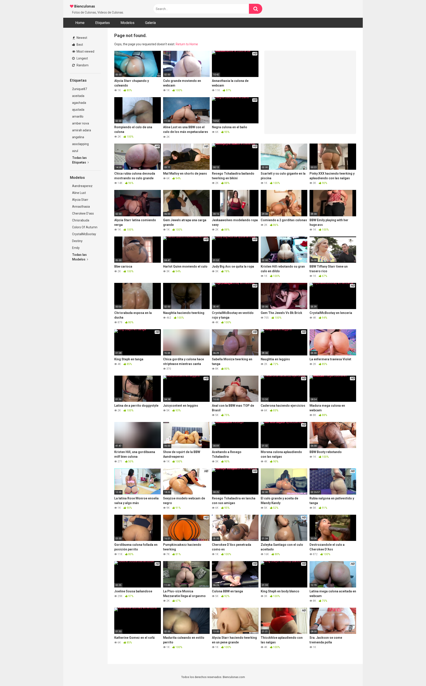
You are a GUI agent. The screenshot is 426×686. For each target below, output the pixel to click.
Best (79, 44)
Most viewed (85, 51)
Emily (76, 248)
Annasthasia (81, 206)
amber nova (80, 123)
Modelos (127, 23)
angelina (78, 137)
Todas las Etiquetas (79, 160)
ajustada (78, 109)
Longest (82, 58)
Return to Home (187, 44)
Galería (150, 23)
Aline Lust (79, 193)
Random (82, 65)
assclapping (80, 144)
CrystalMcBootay (84, 234)
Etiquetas (102, 23)
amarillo (77, 116)
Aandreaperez (82, 186)
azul (75, 151)
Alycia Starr (80, 199)
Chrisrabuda (80, 220)
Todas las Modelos (79, 257)
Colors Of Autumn (84, 227)
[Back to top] (411, 672)
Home (80, 23)
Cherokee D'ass (83, 213)
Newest (81, 37)
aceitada (78, 96)
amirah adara (81, 130)
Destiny (77, 241)
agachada (79, 102)
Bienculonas (84, 6)
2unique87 (79, 89)
